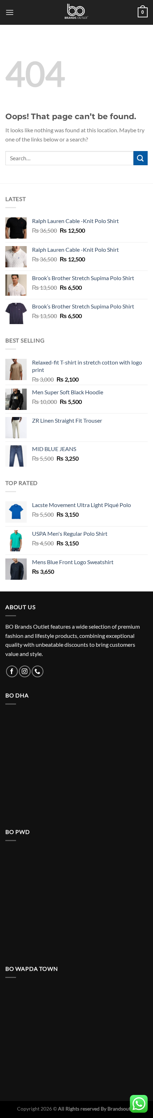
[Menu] (9, 12)
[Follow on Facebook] (12, 671)
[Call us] (37, 671)
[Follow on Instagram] (25, 671)
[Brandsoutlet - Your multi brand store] (76, 12)
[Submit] (140, 158)
